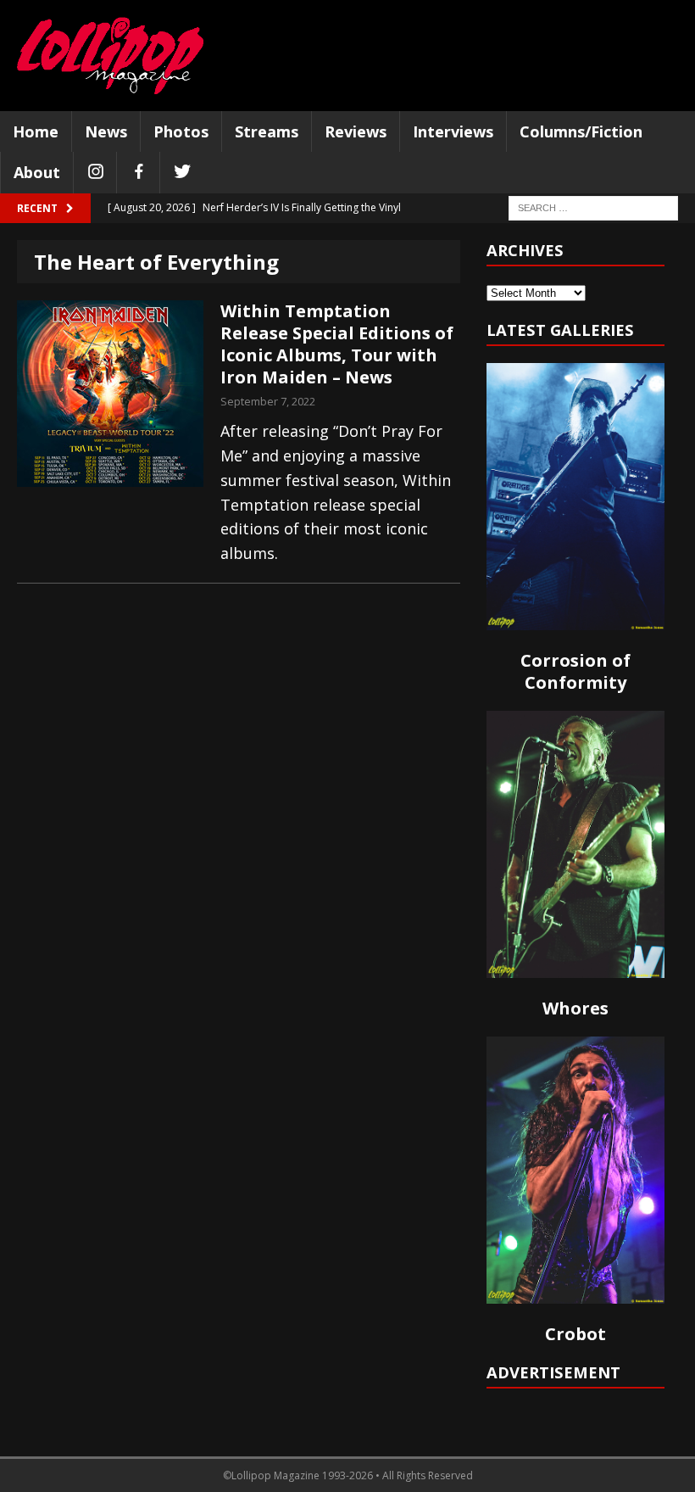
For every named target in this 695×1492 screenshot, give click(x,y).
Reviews (355, 131)
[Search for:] (593, 207)
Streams (266, 131)
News (106, 131)
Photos (180, 131)
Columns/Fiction (581, 131)
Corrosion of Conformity (575, 671)
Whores (575, 1008)
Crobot (575, 1333)
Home (35, 131)
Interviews (453, 131)
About (37, 172)
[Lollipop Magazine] (110, 55)
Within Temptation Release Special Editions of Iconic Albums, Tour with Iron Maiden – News (336, 343)
